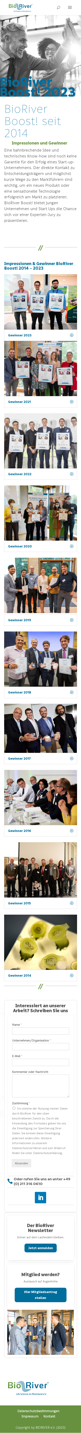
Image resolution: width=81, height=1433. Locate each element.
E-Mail (17, 1056)
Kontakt (49, 1416)
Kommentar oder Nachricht (30, 1072)
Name (17, 1024)
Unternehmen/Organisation (31, 1040)
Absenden (21, 1163)
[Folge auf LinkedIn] (40, 1197)
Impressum (30, 1416)
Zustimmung (21, 1103)
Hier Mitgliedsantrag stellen (40, 1295)
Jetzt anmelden (40, 1248)
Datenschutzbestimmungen (38, 1411)
